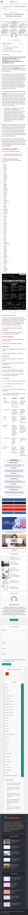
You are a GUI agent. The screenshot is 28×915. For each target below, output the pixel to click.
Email (3, 648)
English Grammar (14, 12)
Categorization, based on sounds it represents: (12, 51)
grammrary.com (18, 18)
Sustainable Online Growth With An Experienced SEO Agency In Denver (14, 808)
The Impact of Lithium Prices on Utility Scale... (15, 847)
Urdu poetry (23, 141)
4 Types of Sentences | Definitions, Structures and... (15, 897)
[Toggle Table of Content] (20, 44)
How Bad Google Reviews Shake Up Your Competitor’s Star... (15, 570)
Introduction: (6, 45)
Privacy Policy (15, 911)
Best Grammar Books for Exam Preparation (15, 841)
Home (3, 6)
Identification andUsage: (8, 49)
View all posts (14, 619)
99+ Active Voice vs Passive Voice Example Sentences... (16, 878)
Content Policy (21, 911)
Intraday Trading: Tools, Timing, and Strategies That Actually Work (14, 789)
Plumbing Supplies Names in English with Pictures (16, 904)
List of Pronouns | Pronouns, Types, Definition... (14, 885)
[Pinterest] (7, 673)
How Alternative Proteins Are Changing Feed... (15, 859)
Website (4, 654)
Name (3, 642)
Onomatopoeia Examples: (9, 48)
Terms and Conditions (5, 912)
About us (5, 911)
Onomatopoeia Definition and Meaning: (11, 47)
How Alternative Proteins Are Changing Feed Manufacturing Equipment (13, 795)
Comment (4, 630)
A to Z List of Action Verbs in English (16, 891)
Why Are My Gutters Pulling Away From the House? (15, 866)
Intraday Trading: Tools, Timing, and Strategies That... (15, 853)
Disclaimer (10, 911)
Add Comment (9, 18)
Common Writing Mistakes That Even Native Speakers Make (14, 576)
